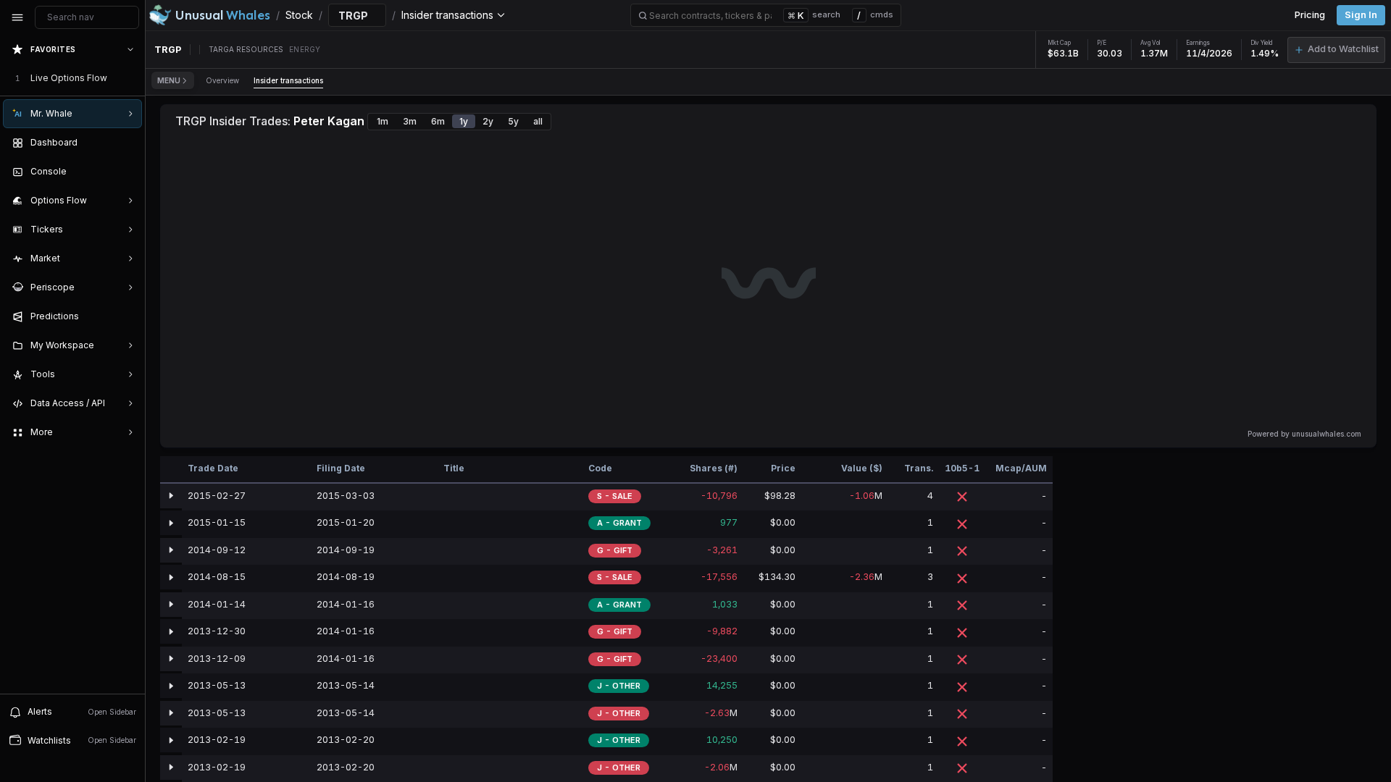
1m (382, 121)
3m (410, 121)
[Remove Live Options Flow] (132, 78)
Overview (222, 80)
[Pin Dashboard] (127, 142)
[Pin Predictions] (127, 316)
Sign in (1361, 14)
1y (463, 121)
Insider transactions (288, 80)
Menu (168, 80)
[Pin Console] (127, 171)
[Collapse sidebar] (17, 17)
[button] (1336, 50)
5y (513, 121)
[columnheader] (171, 470)
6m (438, 121)
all (538, 121)
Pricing (1310, 14)
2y (488, 121)
